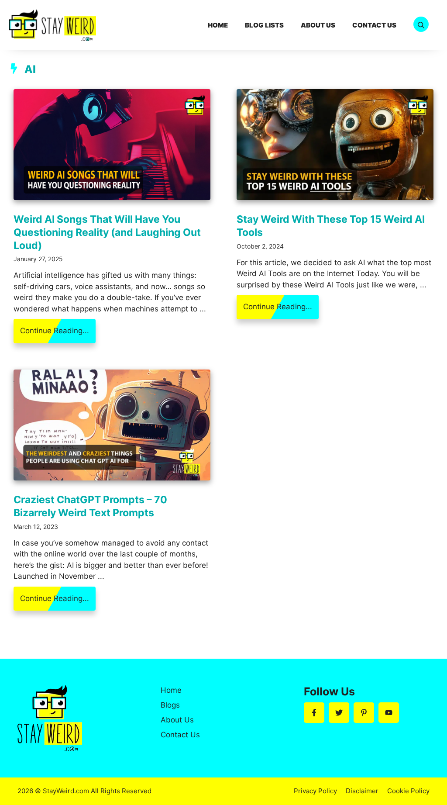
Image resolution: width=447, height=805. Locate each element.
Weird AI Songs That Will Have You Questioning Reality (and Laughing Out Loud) (107, 232)
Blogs (170, 705)
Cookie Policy (408, 791)
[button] (421, 25)
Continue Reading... (54, 330)
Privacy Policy (315, 791)
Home (218, 25)
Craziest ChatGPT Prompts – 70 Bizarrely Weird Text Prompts (90, 506)
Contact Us (374, 25)
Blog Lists (264, 25)
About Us (318, 25)
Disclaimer (362, 791)
